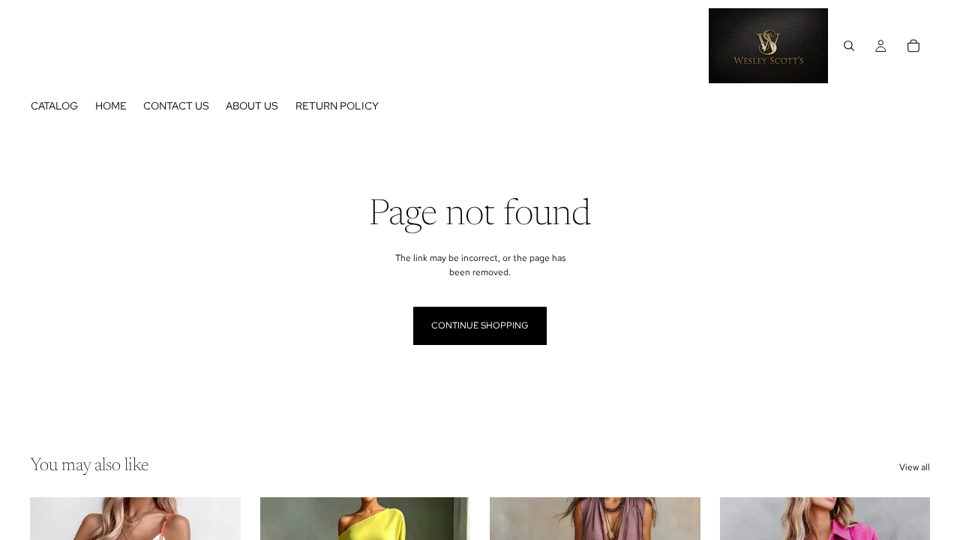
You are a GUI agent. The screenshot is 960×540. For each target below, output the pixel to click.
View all (914, 467)
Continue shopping (480, 326)
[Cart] (913, 45)
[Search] (849, 45)
